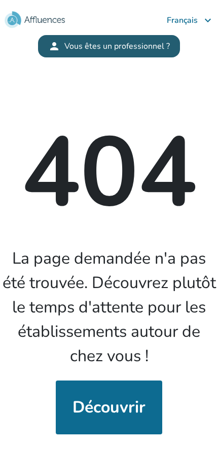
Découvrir (109, 407)
